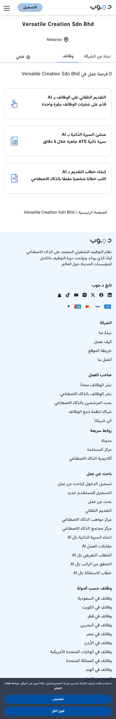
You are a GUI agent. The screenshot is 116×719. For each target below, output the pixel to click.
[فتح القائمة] (7, 7)
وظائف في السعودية (95, 598)
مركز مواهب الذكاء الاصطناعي (87, 519)
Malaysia (54, 40)
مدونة (106, 441)
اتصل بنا (105, 360)
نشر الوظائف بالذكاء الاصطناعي (86, 394)
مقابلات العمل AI (97, 546)
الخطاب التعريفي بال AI (92, 555)
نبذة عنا (105, 333)
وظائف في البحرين (96, 625)
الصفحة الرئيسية (93, 212)
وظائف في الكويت (97, 607)
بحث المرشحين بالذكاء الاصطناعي (83, 403)
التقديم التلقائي (98, 511)
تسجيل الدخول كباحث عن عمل (85, 484)
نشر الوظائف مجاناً (96, 385)
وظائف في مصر (99, 634)
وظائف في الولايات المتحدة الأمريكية (81, 652)
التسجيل (30, 8)
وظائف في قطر (99, 616)
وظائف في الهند (99, 670)
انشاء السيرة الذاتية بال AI (89, 537)
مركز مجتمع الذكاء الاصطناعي (87, 528)
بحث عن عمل (100, 502)
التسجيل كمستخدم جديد (89, 493)
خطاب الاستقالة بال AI (92, 573)
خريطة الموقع (100, 351)
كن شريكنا (103, 421)
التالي (20, 57)
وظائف (67, 56)
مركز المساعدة (99, 449)
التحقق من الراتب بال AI (91, 564)
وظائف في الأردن (98, 643)
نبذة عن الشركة (97, 56)
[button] (58, 699)
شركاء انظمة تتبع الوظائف (90, 412)
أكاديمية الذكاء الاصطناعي (90, 458)
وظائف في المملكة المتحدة (89, 661)
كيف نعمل (103, 342)
